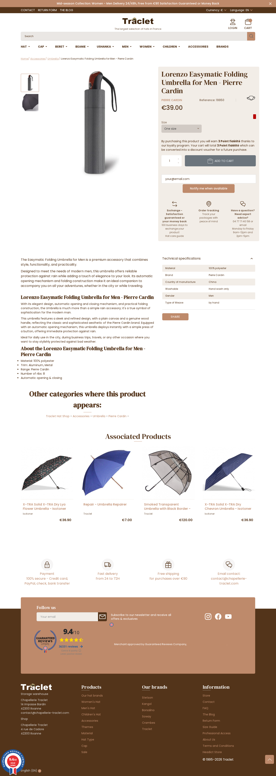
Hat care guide (174, 236)
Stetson (147, 698)
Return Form (47, 10)
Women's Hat (90, 702)
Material (87, 733)
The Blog (66, 10)
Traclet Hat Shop (58, 416)
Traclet (147, 729)
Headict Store (212, 752)
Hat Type (87, 740)
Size (164, 122)
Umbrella (99, 416)
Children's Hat (91, 714)
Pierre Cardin (171, 100)
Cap (84, 746)
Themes (87, 727)
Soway (146, 716)
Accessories (81, 416)
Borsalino (148, 710)
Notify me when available (208, 188)
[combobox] (181, 129)
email (243, 225)
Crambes (148, 723)
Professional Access (217, 733)
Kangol (147, 704)
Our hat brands (92, 696)
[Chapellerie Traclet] (138, 20)
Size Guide (210, 727)
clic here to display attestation (207, 644)
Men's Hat (88, 708)
